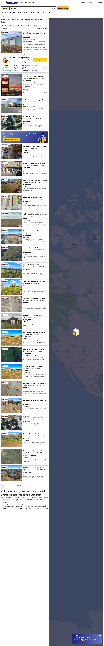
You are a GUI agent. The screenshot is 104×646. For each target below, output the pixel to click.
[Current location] (2, 26)
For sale (2, 16)
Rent (26, 2)
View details (24, 42)
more (45, 49)
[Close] (100, 635)
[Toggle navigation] (2, 2)
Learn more (94, 641)
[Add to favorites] (19, 32)
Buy (22, 2)
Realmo (12, 2)
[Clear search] (52, 8)
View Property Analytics (40, 59)
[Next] (46, 67)
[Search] (55, 8)
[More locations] (40, 26)
